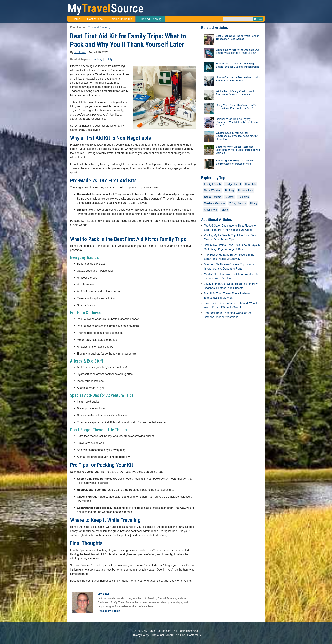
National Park (245, 190)
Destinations (95, 19)
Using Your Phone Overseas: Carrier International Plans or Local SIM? (236, 106)
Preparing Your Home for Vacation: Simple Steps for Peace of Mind (235, 161)
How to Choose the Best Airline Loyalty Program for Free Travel (238, 78)
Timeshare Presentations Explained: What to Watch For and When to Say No (231, 305)
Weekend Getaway (214, 203)
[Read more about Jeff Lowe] (82, 602)
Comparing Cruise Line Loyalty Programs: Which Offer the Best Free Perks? (237, 122)
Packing (98, 59)
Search (258, 19)
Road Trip (250, 184)
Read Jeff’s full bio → (110, 611)
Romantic (243, 197)
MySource (105, 8)
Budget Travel (233, 184)
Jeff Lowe (80, 52)
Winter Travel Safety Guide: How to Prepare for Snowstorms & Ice (235, 92)
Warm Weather (212, 190)
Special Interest (212, 197)
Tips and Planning (150, 19)
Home (76, 19)
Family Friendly (212, 184)
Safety (108, 59)
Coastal (230, 197)
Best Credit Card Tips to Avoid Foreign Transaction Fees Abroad (237, 37)
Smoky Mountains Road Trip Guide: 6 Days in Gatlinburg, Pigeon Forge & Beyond (232, 247)
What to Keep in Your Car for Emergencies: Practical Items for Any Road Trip (237, 136)
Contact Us (194, 635)
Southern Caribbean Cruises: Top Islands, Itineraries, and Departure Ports (229, 266)
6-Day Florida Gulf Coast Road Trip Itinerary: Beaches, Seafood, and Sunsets (231, 286)
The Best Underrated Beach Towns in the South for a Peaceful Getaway (229, 257)
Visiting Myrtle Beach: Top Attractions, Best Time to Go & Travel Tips (230, 237)
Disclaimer (157, 635)
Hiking (253, 203)
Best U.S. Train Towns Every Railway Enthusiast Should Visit (227, 295)
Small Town (210, 209)
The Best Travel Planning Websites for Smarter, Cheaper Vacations (227, 315)
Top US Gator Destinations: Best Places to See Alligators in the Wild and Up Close (230, 227)
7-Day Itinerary (237, 203)
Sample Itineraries (121, 19)
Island (224, 209)
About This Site (175, 635)
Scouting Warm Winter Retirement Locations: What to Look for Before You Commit (238, 150)
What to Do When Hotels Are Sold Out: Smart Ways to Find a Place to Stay (238, 51)
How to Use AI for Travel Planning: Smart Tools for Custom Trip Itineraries (237, 64)
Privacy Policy (140, 635)
